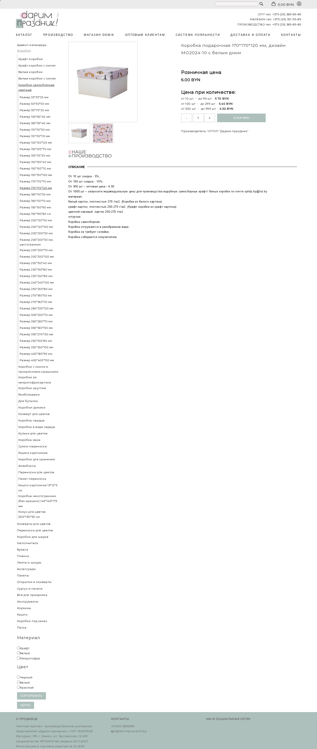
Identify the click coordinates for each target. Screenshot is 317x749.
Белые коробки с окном (37, 78)
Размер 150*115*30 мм (35, 155)
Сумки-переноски (32, 446)
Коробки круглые (32, 388)
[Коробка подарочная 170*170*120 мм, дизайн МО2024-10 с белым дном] (103, 82)
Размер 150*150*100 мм (36, 175)
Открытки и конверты (34, 582)
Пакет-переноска (32, 478)
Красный (27, 687)
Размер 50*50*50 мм (34, 103)
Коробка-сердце (31, 420)
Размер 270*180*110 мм (36, 302)
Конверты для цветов (34, 523)
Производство (58, 34)
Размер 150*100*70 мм (35, 149)
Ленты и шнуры (29, 562)
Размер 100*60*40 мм (35, 116)
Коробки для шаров (33, 536)
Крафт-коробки (30, 59)
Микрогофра (30, 658)
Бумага (22, 549)
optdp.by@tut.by (256, 191)
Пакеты (23, 575)
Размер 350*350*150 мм (36, 347)
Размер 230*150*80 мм (36, 269)
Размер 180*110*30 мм (35, 194)
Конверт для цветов (34, 414)
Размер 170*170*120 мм (36, 188)
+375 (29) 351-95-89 (287, 19)
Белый (25, 653)
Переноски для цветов (36, 472)
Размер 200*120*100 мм (36, 226)
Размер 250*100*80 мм (36, 340)
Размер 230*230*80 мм (36, 276)
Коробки (24, 50)
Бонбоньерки (29, 394)
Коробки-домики (32, 407)
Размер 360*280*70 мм (36, 321)
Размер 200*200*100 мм (37, 256)
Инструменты (27, 601)
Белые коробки (30, 72)
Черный (26, 677)
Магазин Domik (99, 34)
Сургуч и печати (30, 588)
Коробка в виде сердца (36, 427)
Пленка (23, 556)
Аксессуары (26, 569)
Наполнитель (27, 543)
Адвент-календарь (32, 45)
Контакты (291, 34)
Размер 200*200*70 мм (36, 250)
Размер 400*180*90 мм (36, 353)
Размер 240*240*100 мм (37, 282)
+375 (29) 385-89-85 (286, 14)
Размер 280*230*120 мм (37, 308)
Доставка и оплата (250, 34)
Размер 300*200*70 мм (36, 315)
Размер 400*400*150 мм (37, 360)
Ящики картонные (33, 452)
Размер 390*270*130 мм (36, 334)
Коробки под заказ (32, 620)
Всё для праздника (32, 595)
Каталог (24, 34)
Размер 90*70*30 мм (34, 110)
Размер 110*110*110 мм (35, 136)
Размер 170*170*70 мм (35, 181)
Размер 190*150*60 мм (35, 207)
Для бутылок (28, 401)
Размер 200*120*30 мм (36, 220)
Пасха (22, 627)
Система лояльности (198, 34)
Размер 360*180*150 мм (36, 327)
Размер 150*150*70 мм (35, 168)
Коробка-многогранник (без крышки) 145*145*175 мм (38, 501)
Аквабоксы (27, 465)
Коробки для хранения (36, 459)
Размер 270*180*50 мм (36, 295)
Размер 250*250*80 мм (36, 289)
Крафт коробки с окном (37, 65)
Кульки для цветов (33, 433)
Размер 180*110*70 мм (35, 201)
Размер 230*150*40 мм (36, 263)
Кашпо (22, 614)
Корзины (24, 608)
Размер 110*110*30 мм (35, 129)
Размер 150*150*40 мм (35, 162)
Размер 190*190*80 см (35, 213)
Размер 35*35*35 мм (34, 97)
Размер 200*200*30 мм (36, 233)
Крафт (25, 648)
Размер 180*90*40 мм (35, 123)
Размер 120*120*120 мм (36, 142)
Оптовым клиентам (145, 34)
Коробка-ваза (29, 440)
